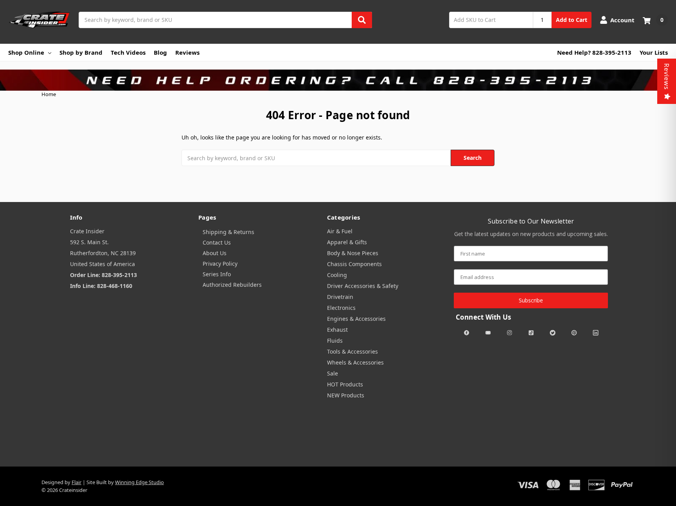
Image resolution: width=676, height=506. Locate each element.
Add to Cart (571, 19)
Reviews (187, 52)
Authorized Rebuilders (232, 284)
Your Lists (654, 52)
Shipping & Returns (228, 232)
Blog (160, 52)
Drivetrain (340, 296)
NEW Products (345, 395)
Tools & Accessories (352, 351)
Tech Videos (128, 52)
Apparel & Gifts (347, 242)
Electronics (341, 307)
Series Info (217, 274)
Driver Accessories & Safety (362, 286)
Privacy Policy (220, 263)
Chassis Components (354, 264)
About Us (215, 253)
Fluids (335, 340)
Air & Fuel (339, 231)
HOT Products (345, 384)
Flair (76, 482)
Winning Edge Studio (139, 482)
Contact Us (217, 242)
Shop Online (26, 52)
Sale (332, 373)
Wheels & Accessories (355, 362)
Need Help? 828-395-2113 (594, 52)
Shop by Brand (80, 52)
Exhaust (337, 329)
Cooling (337, 275)
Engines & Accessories (356, 318)
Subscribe (531, 300)
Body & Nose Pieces (352, 253)
